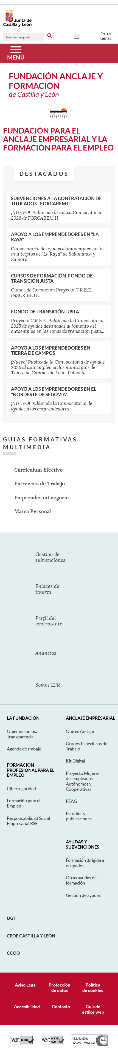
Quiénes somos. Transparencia (22, 734)
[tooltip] (76, 35)
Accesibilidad (27, 1006)
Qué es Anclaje (80, 731)
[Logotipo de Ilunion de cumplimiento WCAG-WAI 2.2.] (89, 1044)
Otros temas (105, 36)
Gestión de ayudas (83, 895)
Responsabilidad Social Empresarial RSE (28, 821)
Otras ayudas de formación (81, 880)
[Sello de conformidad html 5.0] (52, 1043)
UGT (11, 918)
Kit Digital (75, 760)
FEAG (71, 801)
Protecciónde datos (59, 987)
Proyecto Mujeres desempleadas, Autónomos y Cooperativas (83, 781)
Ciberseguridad (21, 788)
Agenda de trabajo (24, 748)
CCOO (13, 953)
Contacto (61, 1006)
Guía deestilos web (93, 1009)
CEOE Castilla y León (31, 935)
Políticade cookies (92, 987)
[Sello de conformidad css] (22, 1043)
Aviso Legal (25, 984)
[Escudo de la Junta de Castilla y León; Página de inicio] (17, 26)
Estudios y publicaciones (79, 816)
